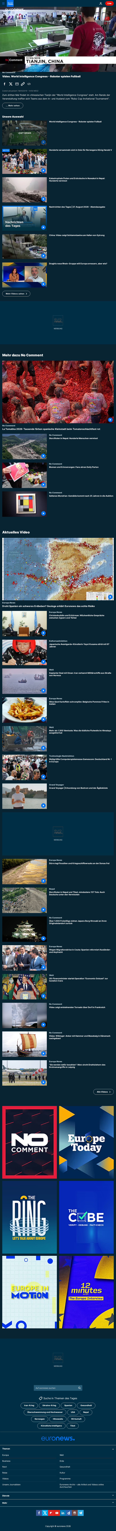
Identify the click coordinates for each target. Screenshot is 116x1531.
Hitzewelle (58, 1419)
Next (4, 1467)
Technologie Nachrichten (61, 756)
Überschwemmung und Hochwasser (45, 1412)
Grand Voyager (56, 784)
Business (6, 1461)
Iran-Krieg (29, 1405)
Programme (65, 1478)
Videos (5, 1478)
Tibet (72, 1426)
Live (109, 3)
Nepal (52, 889)
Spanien (68, 1405)
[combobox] (58, 1388)
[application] (58, 39)
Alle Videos (102, 1092)
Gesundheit (86, 1405)
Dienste (5, 1496)
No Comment (8, 425)
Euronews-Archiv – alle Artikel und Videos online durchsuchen (82, 1485)
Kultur (62, 1472)
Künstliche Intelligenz (51, 1426)
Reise (4, 1472)
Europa (5, 1455)
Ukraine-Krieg (49, 1405)
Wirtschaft (76, 1419)
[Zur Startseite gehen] (10, 3)
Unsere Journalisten (11, 1484)
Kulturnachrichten (58, 641)
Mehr (4, 1503)
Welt (51, 669)
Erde (62, 1461)
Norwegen (40, 1419)
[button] (16, 293)
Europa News (8, 602)
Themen (6, 1448)
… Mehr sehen (13, 105)
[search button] (79, 1388)
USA (73, 1412)
